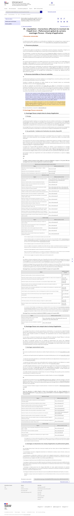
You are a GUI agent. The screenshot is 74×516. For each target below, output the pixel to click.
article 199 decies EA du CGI (32, 240)
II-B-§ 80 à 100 (61, 125)
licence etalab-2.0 (26, 514)
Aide (5, 487)
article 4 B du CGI (40, 83)
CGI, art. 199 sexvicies (52, 208)
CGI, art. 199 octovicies (53, 212)
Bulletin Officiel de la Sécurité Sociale (43, 488)
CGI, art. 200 (57, 412)
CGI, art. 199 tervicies (52, 199)
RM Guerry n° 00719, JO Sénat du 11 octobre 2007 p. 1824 (44, 99)
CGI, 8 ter (31, 63)
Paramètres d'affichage (41, 512)
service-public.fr (48, 506)
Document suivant (64, 26)
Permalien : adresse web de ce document (64, 19)
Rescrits (30, 8)
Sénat (38, 499)
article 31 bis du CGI (38, 144)
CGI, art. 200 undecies (59, 435)
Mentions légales (17, 512)
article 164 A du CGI (44, 94)
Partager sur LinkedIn (64, 22)
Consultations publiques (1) (23, 8)
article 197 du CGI (64, 355)
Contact (5, 488)
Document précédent (27, 26)
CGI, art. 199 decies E (52, 178)
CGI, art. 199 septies (58, 405)
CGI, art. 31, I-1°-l (51, 171)
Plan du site (23, 512)
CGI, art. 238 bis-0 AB (58, 415)
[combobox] (22, 12)
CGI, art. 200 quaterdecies (53, 233)
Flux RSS (22, 487)
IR (16, 14)
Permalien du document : (26, 479)
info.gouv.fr (40, 506)
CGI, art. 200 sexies (58, 432)
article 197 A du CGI (48, 85)
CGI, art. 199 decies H (52, 182)
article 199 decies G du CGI (44, 240)
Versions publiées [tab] (8, 23)
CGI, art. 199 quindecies (59, 408)
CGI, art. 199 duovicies (53, 196)
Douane (39, 492)
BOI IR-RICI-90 (65, 311)
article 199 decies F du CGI (44, 241)
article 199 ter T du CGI (52, 367)
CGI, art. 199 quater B (58, 400)
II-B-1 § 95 (65, 247)
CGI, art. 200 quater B (52, 227)
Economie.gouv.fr (40, 495)
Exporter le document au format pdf (58, 19)
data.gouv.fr (64, 506)
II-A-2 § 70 (46, 260)
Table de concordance (24, 488)
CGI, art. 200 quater (52, 225)
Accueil (5, 8)
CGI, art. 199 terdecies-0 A (53, 190)
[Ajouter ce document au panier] (61, 19)
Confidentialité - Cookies (31, 512)
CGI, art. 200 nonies (52, 230)
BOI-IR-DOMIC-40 (42, 107)
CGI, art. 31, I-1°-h (52, 168)
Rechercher (41, 12)
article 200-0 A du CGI (40, 392)
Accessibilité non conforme (8, 512)
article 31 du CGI (26, 144)
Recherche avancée (52, 11)
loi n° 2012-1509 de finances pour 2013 (46, 379)
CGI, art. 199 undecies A (53, 187)
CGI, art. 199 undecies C (53, 188)
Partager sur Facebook (58, 22)
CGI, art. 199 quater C (59, 430)
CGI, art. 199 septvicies (58, 149)
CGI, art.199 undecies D (63, 188)
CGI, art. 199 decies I (52, 184)
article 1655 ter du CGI (55, 67)
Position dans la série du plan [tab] (10, 21)
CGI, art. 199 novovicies (53, 202)
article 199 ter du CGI (40, 367)
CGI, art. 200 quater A (59, 428)
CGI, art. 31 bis (51, 173)
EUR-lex (39, 494)
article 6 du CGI (51, 53)
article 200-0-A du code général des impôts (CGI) (56, 42)
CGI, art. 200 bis (64, 412)
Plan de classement (12, 8)
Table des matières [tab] (8, 19)
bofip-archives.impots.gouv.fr (25, 492)
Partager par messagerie (67, 22)
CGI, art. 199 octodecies (59, 410)
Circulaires (39, 490)
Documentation (23, 490)
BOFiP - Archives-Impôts (38, 8)
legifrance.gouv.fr (56, 506)
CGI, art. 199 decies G (59, 180)
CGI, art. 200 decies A (59, 417)
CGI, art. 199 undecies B (63, 187)
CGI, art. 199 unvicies (52, 193)
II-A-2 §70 (51, 343)
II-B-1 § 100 (61, 375)
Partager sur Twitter (61, 22)
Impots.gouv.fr (40, 497)
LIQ (19, 14)
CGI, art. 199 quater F (58, 403)
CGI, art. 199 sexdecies (53, 215)
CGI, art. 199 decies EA (62, 178)
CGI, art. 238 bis (58, 413)
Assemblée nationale (41, 487)
